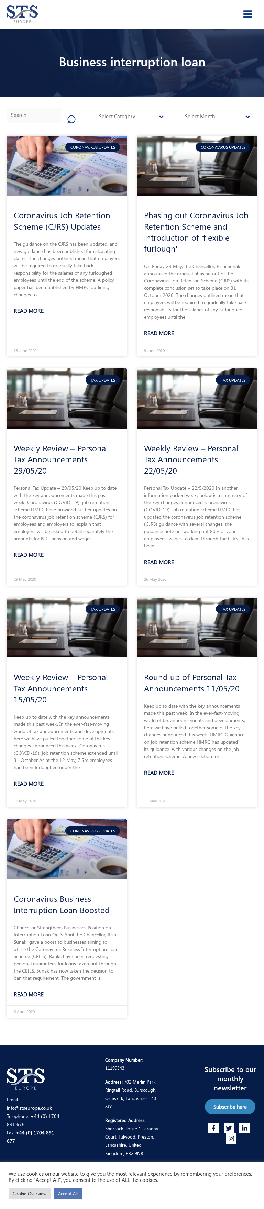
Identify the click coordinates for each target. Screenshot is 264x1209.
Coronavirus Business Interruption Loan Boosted (62, 904)
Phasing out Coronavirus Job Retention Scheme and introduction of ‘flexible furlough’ (196, 231)
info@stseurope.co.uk (29, 1108)
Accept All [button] (68, 1193)
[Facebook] (213, 1128)
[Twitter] (229, 1128)
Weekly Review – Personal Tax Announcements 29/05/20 (61, 459)
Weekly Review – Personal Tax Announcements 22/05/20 (191, 459)
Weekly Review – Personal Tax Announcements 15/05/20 (61, 688)
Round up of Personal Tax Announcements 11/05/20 (192, 682)
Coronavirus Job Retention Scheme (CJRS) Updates (62, 220)
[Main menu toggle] (248, 14)
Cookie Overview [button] (29, 1193)
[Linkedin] (244, 1128)
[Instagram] (231, 1138)
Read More (29, 310)
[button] (230, 1106)
